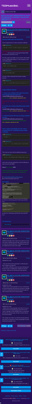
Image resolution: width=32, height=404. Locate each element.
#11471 (28, 282)
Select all (8, 45)
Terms (24, 396)
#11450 (28, 258)
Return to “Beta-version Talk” (9, 330)
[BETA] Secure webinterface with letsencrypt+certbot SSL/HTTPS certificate (15, 17)
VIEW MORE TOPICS (16, 390)
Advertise (7, 396)
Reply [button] (4, 25)
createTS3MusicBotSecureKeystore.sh (13, 177)
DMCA (20, 396)
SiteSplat (18, 398)
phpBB (28, 398)
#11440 (28, 238)
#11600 (28, 304)
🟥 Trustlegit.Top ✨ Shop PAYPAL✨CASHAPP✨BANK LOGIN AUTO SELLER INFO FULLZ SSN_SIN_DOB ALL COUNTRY (17, 366)
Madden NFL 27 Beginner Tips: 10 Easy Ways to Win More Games (17, 353)
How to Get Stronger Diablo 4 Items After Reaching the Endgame (17, 340)
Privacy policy (14, 396)
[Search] (13, 22)
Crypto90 (11, 32)
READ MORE (16, 348)
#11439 (28, 37)
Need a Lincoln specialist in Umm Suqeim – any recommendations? (17, 379)
